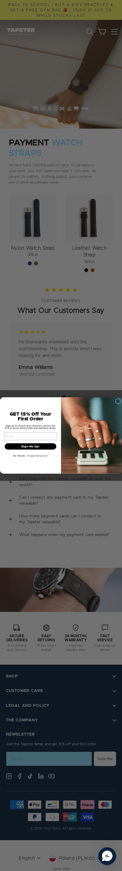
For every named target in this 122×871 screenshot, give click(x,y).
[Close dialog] (118, 401)
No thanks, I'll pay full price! (30, 456)
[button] (107, 856)
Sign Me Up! (30, 446)
